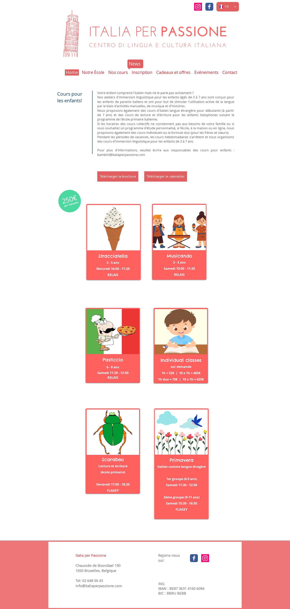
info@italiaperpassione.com (99, 585)
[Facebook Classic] (209, 7)
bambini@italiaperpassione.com (121, 155)
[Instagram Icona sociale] (198, 7)
